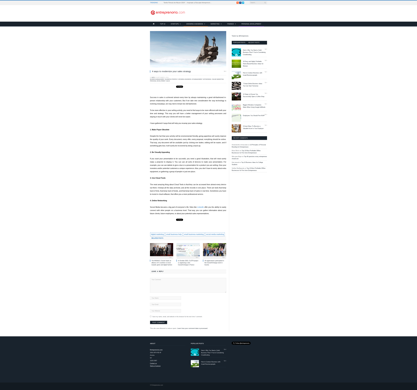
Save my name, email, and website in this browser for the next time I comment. (177, 316)
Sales (168, 81)
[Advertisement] (227, 10)
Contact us (153, 363)
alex (153, 77)
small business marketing (194, 234)
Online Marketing (218, 79)
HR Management (197, 79)
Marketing (215, 24)
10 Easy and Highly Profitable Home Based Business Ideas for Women (253, 64)
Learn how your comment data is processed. (192, 328)
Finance (230, 24)
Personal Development (251, 24)
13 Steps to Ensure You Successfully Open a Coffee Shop (253, 95)
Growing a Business (194, 24)
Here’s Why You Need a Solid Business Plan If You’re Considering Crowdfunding (254, 52)
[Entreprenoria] (168, 12)
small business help (174, 234)
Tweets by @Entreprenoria (240, 36)
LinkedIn (200, 207)
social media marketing (215, 234)
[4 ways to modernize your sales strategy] (188, 49)
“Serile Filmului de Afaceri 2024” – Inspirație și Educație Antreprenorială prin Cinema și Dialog (188, 2)
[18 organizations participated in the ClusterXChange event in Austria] (214, 250)
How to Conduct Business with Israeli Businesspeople (252, 74)
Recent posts (253, 42)
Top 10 (162, 24)
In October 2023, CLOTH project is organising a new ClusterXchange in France (188, 263)
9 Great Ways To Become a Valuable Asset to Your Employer (253, 127)
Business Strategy (171, 79)
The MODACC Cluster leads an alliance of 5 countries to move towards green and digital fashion (161, 263)
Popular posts (239, 42)
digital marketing (157, 234)
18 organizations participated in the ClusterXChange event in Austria (214, 263)
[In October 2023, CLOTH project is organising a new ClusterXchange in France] (188, 250)
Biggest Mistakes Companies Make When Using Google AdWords (254, 106)
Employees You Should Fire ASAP (254, 115)
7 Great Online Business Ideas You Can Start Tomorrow (252, 85)
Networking (207, 79)
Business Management (157, 79)
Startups (175, 24)
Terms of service (155, 366)
